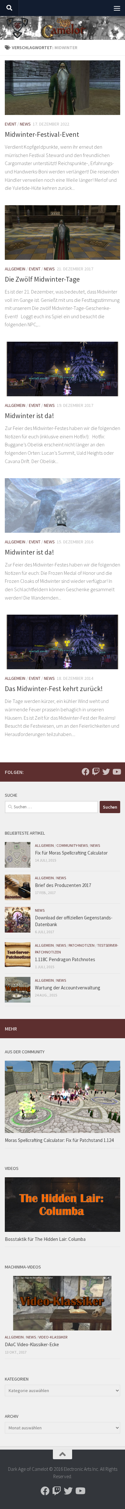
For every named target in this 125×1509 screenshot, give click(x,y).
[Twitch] (96, 772)
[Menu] (117, 8)
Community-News (72, 845)
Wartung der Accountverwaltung (67, 988)
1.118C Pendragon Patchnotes (65, 959)
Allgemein (15, 269)
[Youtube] (116, 772)
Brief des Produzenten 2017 (63, 885)
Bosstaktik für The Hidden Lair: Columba (45, 1239)
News (25, 124)
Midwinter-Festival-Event (42, 134)
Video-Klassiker (52, 1337)
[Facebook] (85, 772)
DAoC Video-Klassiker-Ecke (32, 1344)
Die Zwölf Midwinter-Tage (42, 279)
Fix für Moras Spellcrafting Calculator (71, 853)
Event (10, 124)
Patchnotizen (82, 945)
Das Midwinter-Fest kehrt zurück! (54, 688)
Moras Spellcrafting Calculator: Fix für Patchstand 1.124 (59, 1140)
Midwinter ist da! (29, 415)
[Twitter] (106, 772)
